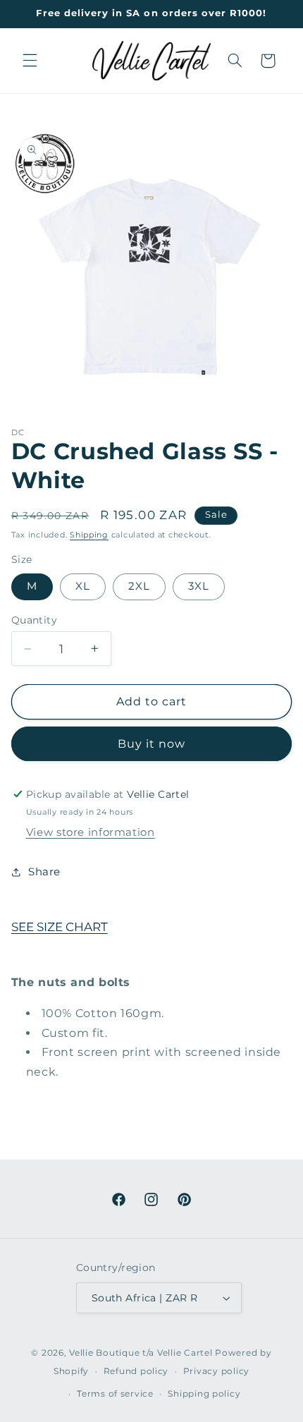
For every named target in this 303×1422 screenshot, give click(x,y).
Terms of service (115, 1394)
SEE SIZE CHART (59, 927)
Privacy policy (216, 1371)
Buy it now (152, 743)
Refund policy (136, 1371)
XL (82, 586)
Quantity (34, 620)
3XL (198, 586)
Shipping (89, 535)
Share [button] (44, 871)
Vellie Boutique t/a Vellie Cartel (140, 1353)
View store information (90, 832)
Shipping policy (204, 1394)
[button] (29, 60)
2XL (139, 586)
